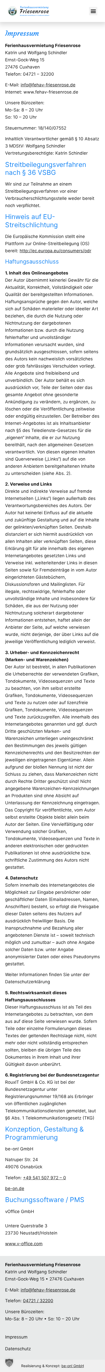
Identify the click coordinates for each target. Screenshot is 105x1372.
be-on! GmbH (72, 1366)
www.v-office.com (24, 1243)
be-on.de (14, 1188)
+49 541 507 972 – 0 (44, 1177)
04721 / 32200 (38, 1300)
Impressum (16, 1337)
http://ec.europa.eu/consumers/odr (55, 250)
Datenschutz (18, 1348)
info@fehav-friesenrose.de (48, 84)
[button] (93, 11)
